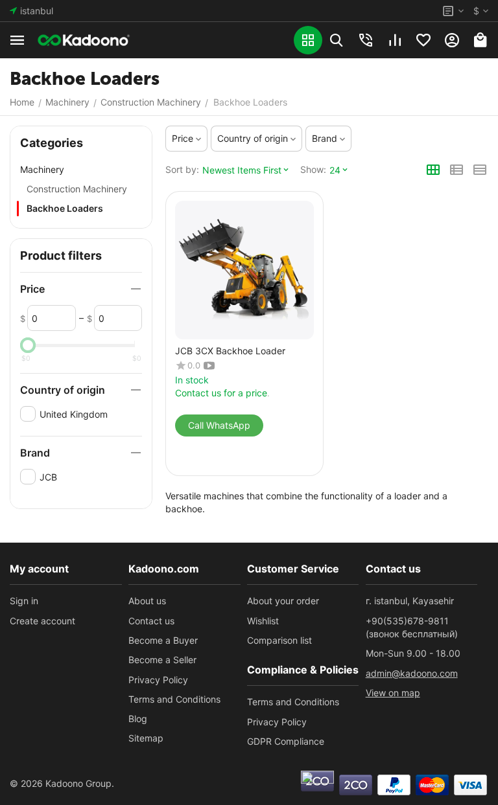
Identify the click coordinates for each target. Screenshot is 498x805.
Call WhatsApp (219, 425)
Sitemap (145, 737)
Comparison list (279, 640)
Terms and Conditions (174, 699)
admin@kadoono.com (412, 673)
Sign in (24, 600)
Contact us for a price (221, 392)
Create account (42, 620)
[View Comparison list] (394, 40)
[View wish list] (423, 40)
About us (147, 600)
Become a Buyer (163, 640)
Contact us (151, 620)
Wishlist (263, 620)
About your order (283, 600)
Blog (137, 718)
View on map (393, 692)
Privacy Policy (158, 679)
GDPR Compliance (285, 741)
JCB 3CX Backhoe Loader (230, 351)
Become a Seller (162, 659)
